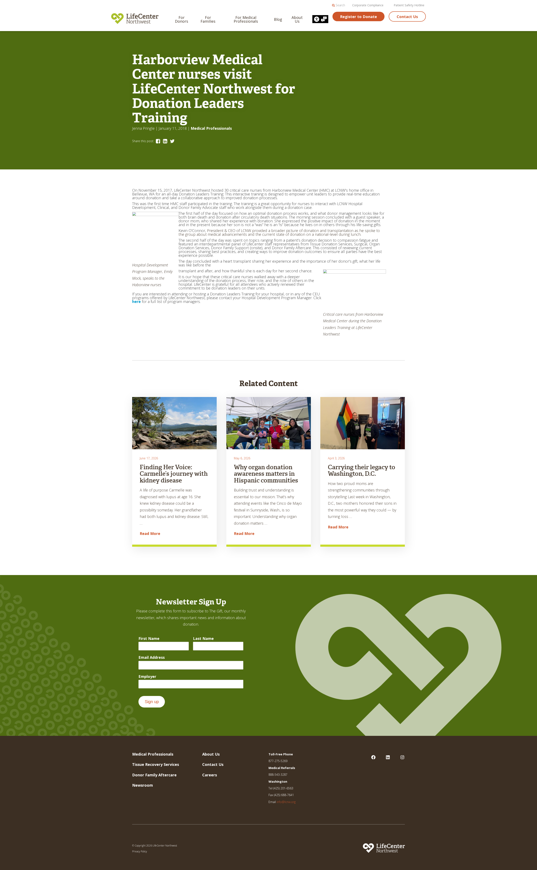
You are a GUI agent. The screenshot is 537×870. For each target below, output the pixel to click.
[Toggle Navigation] (526, 9)
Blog (278, 19)
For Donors (181, 19)
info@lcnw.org (286, 802)
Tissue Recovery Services (155, 764)
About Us (297, 19)
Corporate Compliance (367, 5)
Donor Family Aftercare (154, 774)
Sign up (152, 701)
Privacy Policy (139, 851)
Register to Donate (358, 16)
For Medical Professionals (246, 19)
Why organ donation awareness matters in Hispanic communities (266, 473)
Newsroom (142, 785)
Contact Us (407, 16)
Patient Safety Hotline (409, 5)
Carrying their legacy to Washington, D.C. (361, 470)
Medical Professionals (211, 128)
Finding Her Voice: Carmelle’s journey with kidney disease (174, 473)
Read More (150, 533)
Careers (209, 774)
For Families (208, 19)
